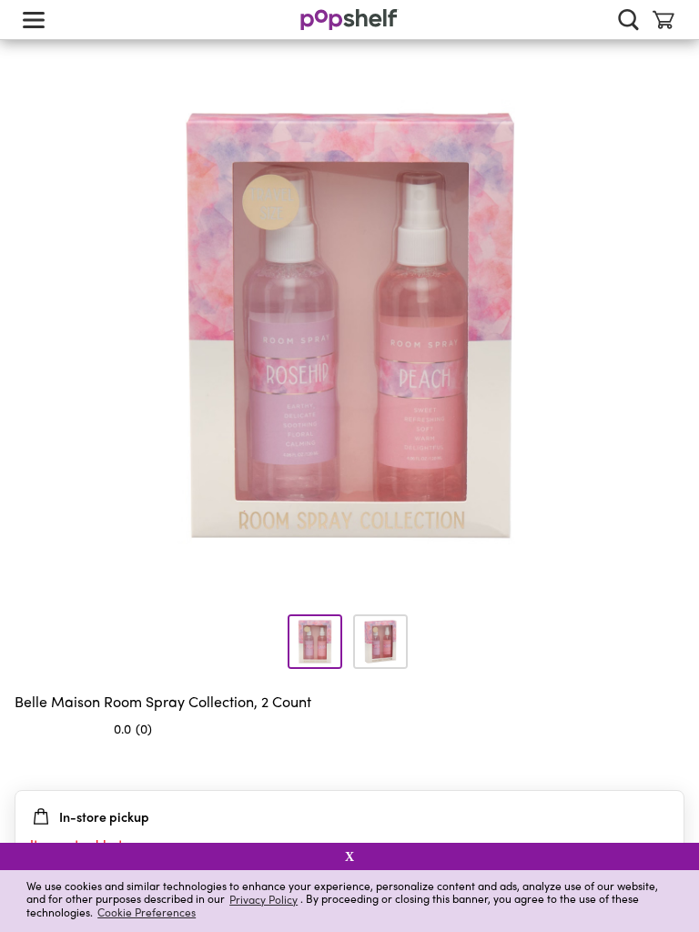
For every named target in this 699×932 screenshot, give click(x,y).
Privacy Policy (263, 899)
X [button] (349, 856)
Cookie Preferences (146, 912)
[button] (669, 764)
